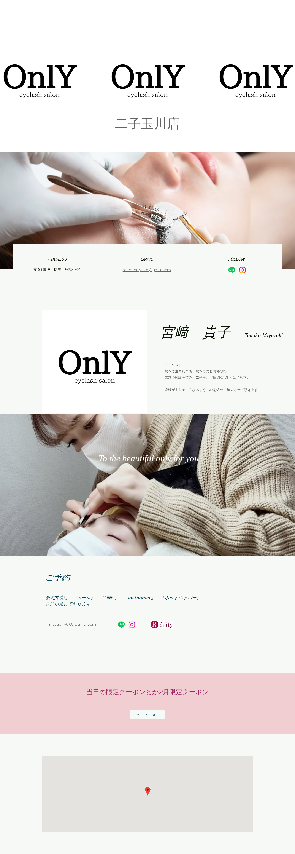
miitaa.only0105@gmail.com (147, 269)
